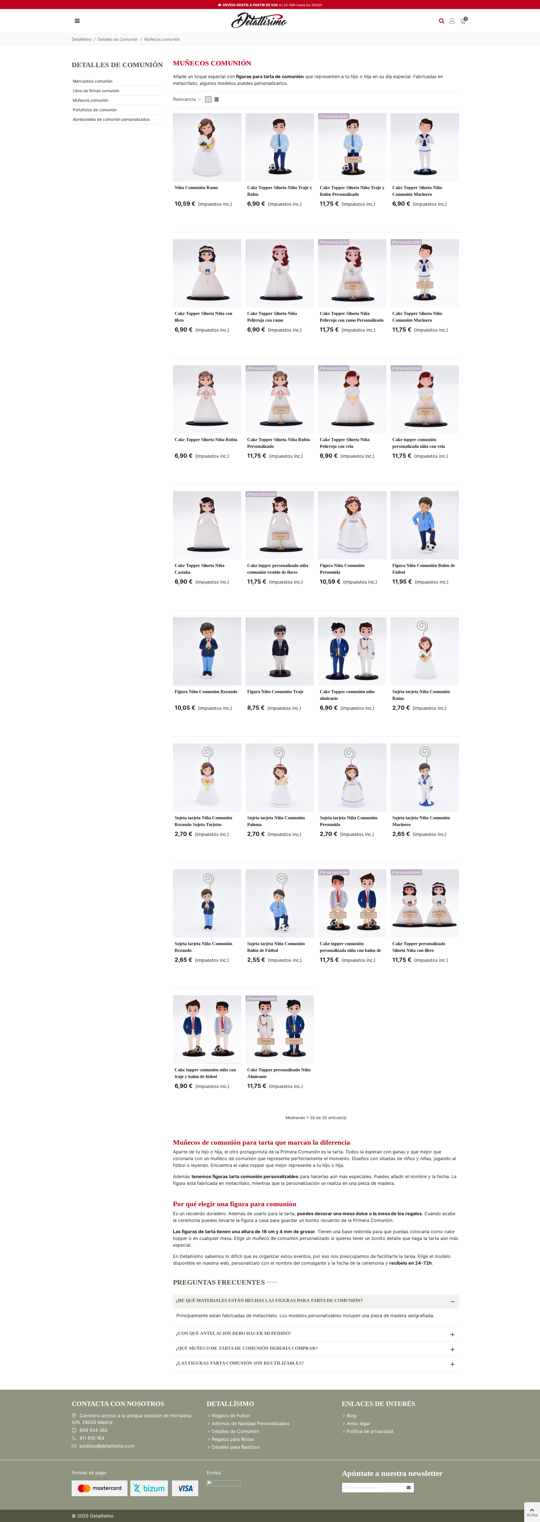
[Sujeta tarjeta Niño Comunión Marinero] (425, 777)
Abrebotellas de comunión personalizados (111, 119)
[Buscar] (441, 20)
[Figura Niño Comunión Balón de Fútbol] (425, 525)
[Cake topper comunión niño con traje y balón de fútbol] (207, 1029)
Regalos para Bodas (233, 1439)
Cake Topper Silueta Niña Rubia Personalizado (278, 443)
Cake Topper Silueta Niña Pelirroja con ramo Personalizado (352, 317)
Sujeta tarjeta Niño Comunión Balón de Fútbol (276, 947)
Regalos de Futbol (231, 1415)
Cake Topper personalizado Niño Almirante (278, 1073)
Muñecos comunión (90, 100)
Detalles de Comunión (117, 65)
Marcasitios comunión (92, 81)
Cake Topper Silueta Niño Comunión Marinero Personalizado (417, 320)
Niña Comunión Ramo (196, 187)
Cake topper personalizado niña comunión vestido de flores (277, 569)
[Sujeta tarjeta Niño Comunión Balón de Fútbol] (280, 903)
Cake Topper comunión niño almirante (347, 695)
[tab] (316, 1302)
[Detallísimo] (259, 20)
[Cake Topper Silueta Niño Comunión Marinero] (425, 147)
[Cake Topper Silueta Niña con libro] (207, 273)
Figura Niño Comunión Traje (275, 691)
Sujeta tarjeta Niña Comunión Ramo (421, 695)
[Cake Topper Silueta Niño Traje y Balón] (280, 147)
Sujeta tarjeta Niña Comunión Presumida (348, 821)
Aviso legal (358, 1423)
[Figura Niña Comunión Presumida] (352, 525)
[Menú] (77, 20)
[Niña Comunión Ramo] (207, 147)
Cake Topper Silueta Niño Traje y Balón (279, 191)
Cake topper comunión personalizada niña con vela (418, 443)
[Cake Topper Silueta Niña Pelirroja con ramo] (280, 273)
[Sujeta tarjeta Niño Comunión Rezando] (207, 903)
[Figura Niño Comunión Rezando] (207, 651)
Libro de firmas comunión (96, 90)
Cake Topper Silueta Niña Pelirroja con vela (345, 443)
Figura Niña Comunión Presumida (342, 569)
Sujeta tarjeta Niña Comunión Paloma (276, 821)
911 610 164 (92, 1438)
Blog (351, 1415)
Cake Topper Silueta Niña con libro (203, 317)
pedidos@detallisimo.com (107, 1446)
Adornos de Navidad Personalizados (250, 1423)
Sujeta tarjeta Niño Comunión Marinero (421, 821)
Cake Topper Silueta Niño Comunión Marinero (417, 191)
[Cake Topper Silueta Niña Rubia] (207, 399)
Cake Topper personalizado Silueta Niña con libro (418, 947)
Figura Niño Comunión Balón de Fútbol (423, 569)
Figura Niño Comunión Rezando (206, 691)
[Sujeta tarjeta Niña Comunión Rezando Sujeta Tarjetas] (207, 777)
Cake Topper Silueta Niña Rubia (206, 439)
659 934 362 (94, 1430)
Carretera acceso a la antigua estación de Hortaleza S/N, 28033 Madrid (131, 1419)
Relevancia (185, 99)
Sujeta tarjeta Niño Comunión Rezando (203, 947)
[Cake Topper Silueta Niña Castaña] (207, 525)
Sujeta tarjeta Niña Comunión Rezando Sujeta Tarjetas (203, 821)
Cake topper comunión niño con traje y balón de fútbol (205, 1073)
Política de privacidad (370, 1431)
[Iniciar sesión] (452, 20)
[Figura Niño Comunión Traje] (280, 651)
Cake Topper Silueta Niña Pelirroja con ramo (272, 317)
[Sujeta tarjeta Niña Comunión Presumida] (352, 777)
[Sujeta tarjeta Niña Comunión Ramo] (425, 651)
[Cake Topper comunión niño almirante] (352, 651)
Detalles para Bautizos (236, 1447)
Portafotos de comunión (95, 109)
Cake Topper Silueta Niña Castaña (199, 569)
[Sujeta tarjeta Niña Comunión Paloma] (280, 777)
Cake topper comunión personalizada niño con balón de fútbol (350, 950)
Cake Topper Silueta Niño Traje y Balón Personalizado (352, 191)
